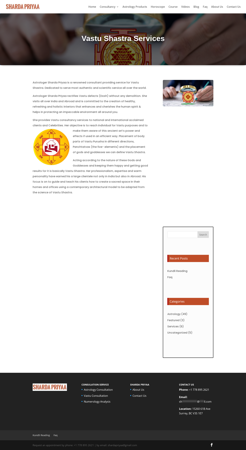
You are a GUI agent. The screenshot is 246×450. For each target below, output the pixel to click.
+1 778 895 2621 (199, 390)
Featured (173, 320)
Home (92, 7)
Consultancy (107, 7)
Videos (185, 7)
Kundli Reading (177, 271)
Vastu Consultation (96, 396)
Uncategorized (177, 333)
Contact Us (234, 7)
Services (173, 326)
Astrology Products (134, 7)
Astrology (174, 314)
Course (173, 7)
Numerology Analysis (97, 401)
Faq (205, 7)
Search (203, 234)
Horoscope (158, 7)
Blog (196, 7)
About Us (217, 7)
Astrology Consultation (98, 390)
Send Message (196, 215)
